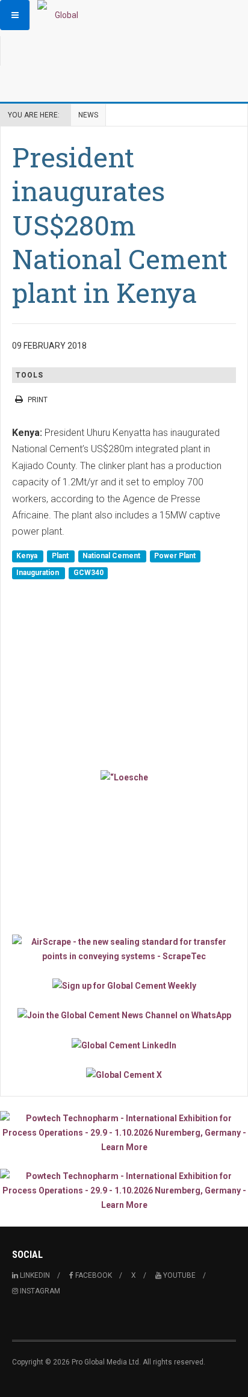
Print (37, 400)
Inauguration (38, 572)
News (88, 115)
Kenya (27, 556)
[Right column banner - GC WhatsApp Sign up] (124, 1014)
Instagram (39, 1291)
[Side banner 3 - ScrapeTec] (124, 949)
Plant (61, 556)
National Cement (112, 556)
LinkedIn (34, 1275)
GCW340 (88, 572)
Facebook (92, 1275)
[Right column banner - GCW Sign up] (124, 985)
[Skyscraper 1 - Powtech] (124, 1132)
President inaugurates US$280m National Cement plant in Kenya (120, 224)
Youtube (178, 1275)
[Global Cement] (61, 15)
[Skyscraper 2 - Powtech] (124, 1190)
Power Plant (175, 556)
